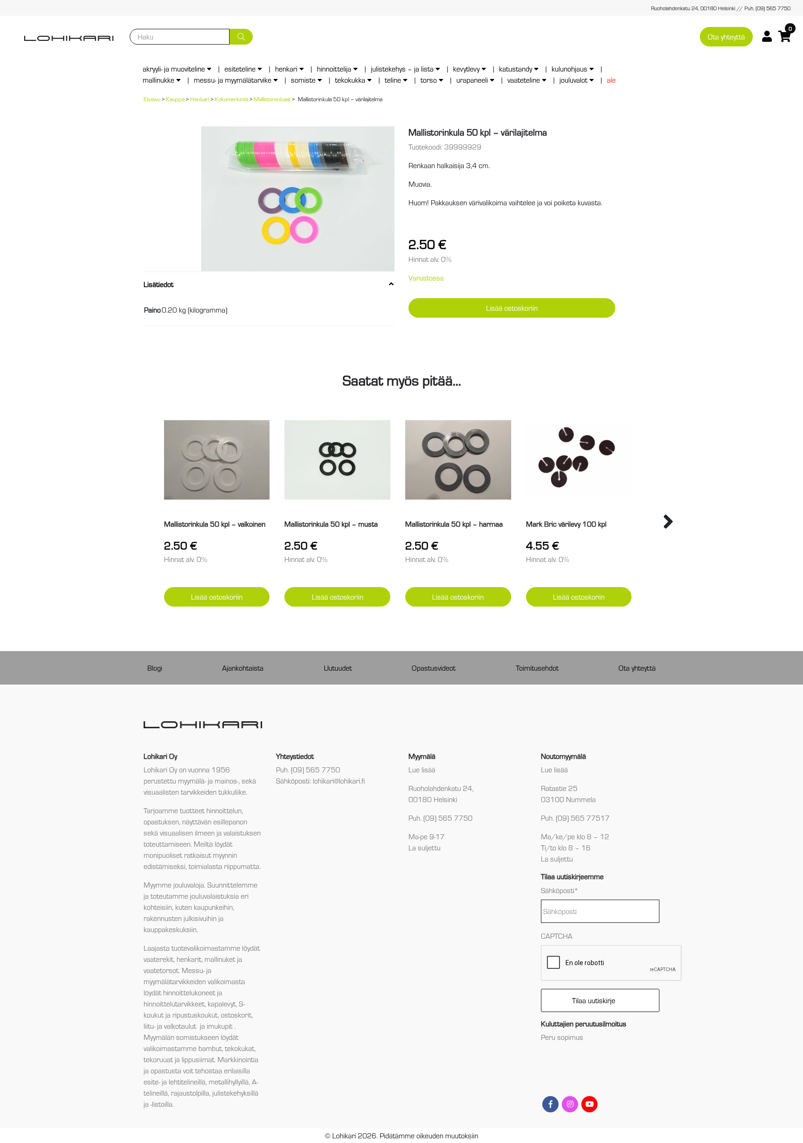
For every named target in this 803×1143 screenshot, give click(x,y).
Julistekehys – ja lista (402, 68)
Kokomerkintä (231, 99)
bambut (210, 1048)
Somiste (303, 80)
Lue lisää (421, 769)
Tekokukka (350, 80)
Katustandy (515, 68)
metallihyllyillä (229, 1081)
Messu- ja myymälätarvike (232, 80)
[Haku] (241, 37)
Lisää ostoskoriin (512, 308)
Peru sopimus (562, 1037)
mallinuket (219, 959)
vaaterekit (158, 959)
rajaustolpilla (190, 1092)
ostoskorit (236, 1014)
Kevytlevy (466, 68)
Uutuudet (338, 668)
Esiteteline (240, 68)
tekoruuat (158, 1059)
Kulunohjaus (569, 68)
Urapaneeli (472, 80)
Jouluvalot (573, 80)
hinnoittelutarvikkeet (174, 1003)
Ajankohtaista (242, 668)
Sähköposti (560, 890)
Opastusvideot (433, 668)
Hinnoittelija (334, 68)
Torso (429, 80)
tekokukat (239, 1048)
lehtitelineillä (187, 1081)
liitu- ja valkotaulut (171, 1026)
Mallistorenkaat (272, 99)
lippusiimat (198, 1059)
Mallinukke (158, 80)
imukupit (220, 1026)
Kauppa (175, 99)
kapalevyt (222, 1003)
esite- (152, 1081)
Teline (393, 80)
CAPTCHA (557, 936)
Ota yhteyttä (726, 36)
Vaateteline (523, 80)
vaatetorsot (161, 970)
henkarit (189, 959)
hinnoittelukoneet (189, 992)
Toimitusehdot (537, 668)
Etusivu (152, 99)
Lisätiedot (158, 284)
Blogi (154, 668)
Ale (611, 80)
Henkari (286, 68)
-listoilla (161, 1104)
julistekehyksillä (235, 1092)
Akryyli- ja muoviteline (174, 68)
